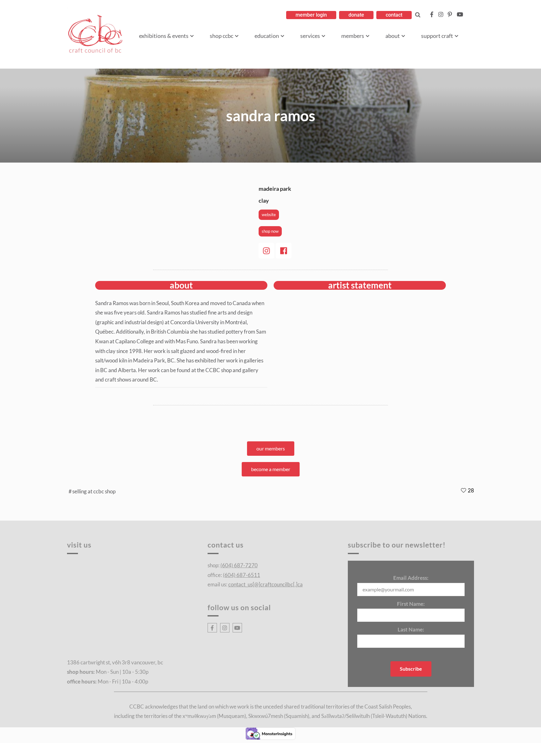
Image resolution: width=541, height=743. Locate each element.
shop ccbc (221, 35)
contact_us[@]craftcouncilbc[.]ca (265, 584)
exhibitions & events (163, 35)
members (352, 35)
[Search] (418, 14)
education (267, 35)
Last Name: (411, 629)
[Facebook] (283, 250)
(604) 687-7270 (239, 565)
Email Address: (411, 577)
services (310, 35)
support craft (437, 35)
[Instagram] (266, 250)
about (392, 35)
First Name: (411, 603)
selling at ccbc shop (94, 491)
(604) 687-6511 (241, 575)
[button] (311, 15)
